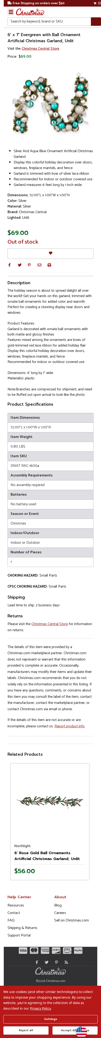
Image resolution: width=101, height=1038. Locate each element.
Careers (60, 913)
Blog (58, 905)
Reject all (26, 1030)
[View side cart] (99, 3)
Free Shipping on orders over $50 (38, 3)
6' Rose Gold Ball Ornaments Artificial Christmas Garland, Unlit (47, 856)
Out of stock (23, 242)
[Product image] (49, 802)
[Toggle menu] (11, 12)
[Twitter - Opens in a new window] (45, 962)
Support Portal (19, 935)
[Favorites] (50, 253)
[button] (9, 265)
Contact (14, 913)
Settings (50, 1019)
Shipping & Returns (22, 928)
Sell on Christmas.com (71, 920)
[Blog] (65, 962)
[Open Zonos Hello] (79, 1030)
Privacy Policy (40, 1008)
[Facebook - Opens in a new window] (36, 962)
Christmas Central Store (40, 49)
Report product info (69, 726)
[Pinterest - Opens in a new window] (55, 962)
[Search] (96, 21)
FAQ (11, 920)
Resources (16, 905)
